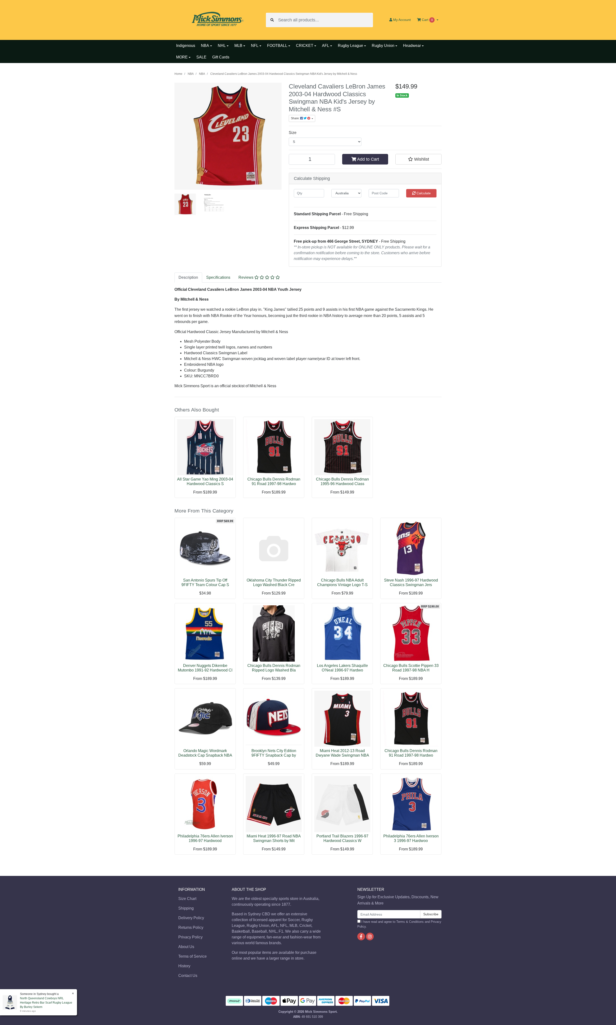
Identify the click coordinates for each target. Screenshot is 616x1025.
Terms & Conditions (410, 922)
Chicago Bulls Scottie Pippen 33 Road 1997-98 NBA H (411, 668)
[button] (418, 159)
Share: (295, 118)
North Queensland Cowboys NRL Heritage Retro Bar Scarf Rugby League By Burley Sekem (46, 1003)
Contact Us (187, 976)
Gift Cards (220, 57)
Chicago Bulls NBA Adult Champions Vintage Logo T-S (342, 582)
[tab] (188, 277)
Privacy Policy (190, 937)
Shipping (186, 908)
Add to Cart (367, 159)
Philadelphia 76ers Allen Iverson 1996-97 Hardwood (205, 838)
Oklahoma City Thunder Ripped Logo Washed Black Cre (274, 582)
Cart (427, 20)
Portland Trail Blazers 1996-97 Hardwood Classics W (342, 838)
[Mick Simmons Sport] (216, 20)
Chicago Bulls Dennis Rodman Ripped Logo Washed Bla (273, 668)
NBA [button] (205, 46)
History (184, 966)
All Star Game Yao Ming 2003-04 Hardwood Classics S (205, 481)
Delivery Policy (191, 918)
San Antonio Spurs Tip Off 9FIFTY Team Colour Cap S (205, 582)
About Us (186, 947)
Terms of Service (192, 956)
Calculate (423, 193)
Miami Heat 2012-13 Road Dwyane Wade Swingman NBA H (342, 755)
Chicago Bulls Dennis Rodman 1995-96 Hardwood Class (342, 481)
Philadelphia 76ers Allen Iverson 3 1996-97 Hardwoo (411, 838)
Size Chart (187, 899)
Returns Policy (190, 927)
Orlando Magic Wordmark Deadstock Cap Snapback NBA (205, 753)
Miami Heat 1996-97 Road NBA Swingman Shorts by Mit (274, 838)
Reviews (246, 277)
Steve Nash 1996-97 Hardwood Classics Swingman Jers (411, 582)
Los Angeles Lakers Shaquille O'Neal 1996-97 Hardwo (342, 668)
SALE (201, 57)
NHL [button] (222, 46)
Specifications (218, 277)
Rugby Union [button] (383, 46)
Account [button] (402, 20)
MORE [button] (182, 57)
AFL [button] (325, 46)
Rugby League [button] (350, 46)
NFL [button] (254, 46)
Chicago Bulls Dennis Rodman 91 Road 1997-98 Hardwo (273, 481)
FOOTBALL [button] (277, 46)
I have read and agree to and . (399, 924)
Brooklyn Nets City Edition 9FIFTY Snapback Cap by (273, 753)
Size (292, 133)
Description (188, 277)
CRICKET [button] (304, 46)
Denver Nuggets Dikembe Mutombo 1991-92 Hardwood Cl (205, 668)
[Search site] (272, 20)
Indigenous (185, 46)
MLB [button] (238, 46)
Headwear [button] (412, 46)
